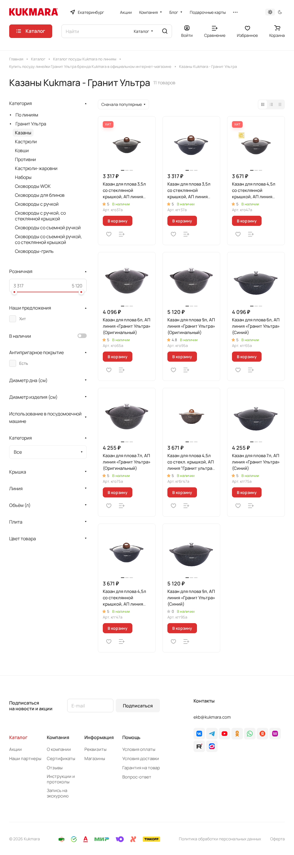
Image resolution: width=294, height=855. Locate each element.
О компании (59, 749)
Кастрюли (26, 141)
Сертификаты (61, 758)
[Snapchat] (199, 746)
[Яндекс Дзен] (262, 733)
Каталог (18, 737)
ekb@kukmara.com (212, 717)
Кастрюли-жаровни (36, 168)
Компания (58, 737)
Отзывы (55, 768)
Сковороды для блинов (40, 195)
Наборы (23, 177)
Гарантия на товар (141, 768)
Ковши (22, 150)
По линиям (27, 115)
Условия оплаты (138, 749)
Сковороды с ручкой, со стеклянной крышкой (40, 216)
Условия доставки (140, 758)
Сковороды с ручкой (37, 204)
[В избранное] (109, 234)
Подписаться (138, 706)
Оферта (277, 838)
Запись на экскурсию (58, 793)
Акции (15, 749)
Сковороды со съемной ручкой (48, 227)
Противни (25, 159)
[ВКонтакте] (199, 733)
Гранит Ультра (31, 124)
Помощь (131, 737)
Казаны (23, 132)
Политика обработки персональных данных (220, 838)
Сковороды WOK (33, 186)
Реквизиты (95, 749)
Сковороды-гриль (34, 251)
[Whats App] (250, 733)
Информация (99, 737)
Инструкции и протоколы (61, 779)
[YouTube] (224, 733)
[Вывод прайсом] (280, 104)
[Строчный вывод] (271, 104)
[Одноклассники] (237, 733)
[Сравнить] (122, 234)
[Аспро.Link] (212, 746)
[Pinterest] (275, 733)
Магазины (94, 758)
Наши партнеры (25, 758)
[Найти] (165, 31)
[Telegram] (212, 733)
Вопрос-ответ (136, 777)
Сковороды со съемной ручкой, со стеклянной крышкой (48, 239)
